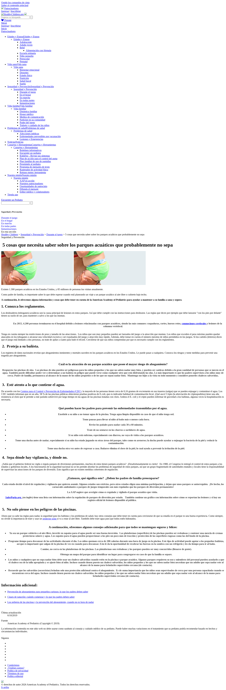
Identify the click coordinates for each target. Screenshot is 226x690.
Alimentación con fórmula (38, 50)
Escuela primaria (28, 53)
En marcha (25, 97)
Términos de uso (15, 673)
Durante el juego (28, 92)
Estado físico (26, 75)
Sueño (23, 83)
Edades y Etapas (22, 39)
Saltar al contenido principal (14, 5)
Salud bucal (25, 81)
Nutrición (24, 78)
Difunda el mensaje (29, 189)
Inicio (4, 28)
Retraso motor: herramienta (33, 172)
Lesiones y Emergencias (31, 139)
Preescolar (25, 58)
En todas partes (27, 100)
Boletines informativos (31, 150)
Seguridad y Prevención (25, 89)
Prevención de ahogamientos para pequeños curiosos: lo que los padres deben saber (47, 591)
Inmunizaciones (27, 103)
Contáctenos (13, 665)
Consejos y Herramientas (26, 147)
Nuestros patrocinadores (31, 183)
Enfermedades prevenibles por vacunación (40, 136)
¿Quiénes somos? (15, 668)
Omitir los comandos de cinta (15, 2)
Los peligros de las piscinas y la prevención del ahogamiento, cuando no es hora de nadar (50, 602)
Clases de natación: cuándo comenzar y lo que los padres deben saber (41, 597)
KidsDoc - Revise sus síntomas (35, 155)
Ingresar (5, 11)
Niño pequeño (27, 56)
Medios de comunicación (32, 117)
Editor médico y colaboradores (34, 192)
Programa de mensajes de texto (35, 167)
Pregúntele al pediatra (30, 164)
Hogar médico (27, 114)
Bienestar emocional (29, 70)
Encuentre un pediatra (30, 153)
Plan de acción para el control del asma (38, 158)
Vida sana (18, 67)
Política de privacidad (17, 670)
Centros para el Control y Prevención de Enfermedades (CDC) (51, 391)
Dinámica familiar (28, 111)
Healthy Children (9, 234)
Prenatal (24, 61)
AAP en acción (27, 180)
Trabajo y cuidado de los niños (34, 125)
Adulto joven (26, 45)
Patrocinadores (11, 8)
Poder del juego (27, 122)
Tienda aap (12, 194)
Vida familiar (20, 108)
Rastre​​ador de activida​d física (34, 169)
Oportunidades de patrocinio (33, 186)
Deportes (24, 72)
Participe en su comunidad (32, 119)
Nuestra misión (21, 178)
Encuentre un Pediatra (12, 200)
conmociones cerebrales (194, 323)
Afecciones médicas (29, 133)
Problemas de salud (23, 131)
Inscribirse (16, 11)
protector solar (50, 518)
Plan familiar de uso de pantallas (35, 161)
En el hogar (25, 94)
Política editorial (15, 676)
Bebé (22, 47)
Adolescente (26, 42)
